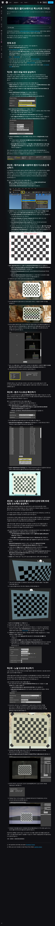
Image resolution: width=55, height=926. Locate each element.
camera (11, 838)
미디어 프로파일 (35, 59)
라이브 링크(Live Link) (14, 49)
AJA (10, 57)
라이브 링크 (25, 630)
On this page (11, 27)
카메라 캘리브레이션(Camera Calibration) (30, 31)
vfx (8, 838)
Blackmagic (17, 57)
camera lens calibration (19, 838)
